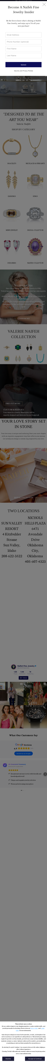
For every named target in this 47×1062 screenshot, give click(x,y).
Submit (23, 65)
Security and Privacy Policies (23, 71)
